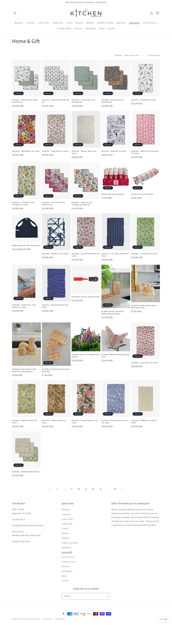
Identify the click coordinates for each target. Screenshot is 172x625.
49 (115, 489)
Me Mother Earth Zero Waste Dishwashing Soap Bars (112, 312)
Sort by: (118, 55)
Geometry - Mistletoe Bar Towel (143, 100)
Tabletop (65, 538)
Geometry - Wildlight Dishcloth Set (25, 472)
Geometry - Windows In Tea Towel (55, 254)
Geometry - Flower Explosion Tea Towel (85, 421)
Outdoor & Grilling (70, 543)
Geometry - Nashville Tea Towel (113, 151)
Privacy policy (48, 619)
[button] (15, 13)
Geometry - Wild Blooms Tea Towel (26, 151)
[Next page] (122, 489)
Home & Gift (67, 552)
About (64, 576)
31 (100, 489)
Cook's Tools (67, 519)
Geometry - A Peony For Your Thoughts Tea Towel (23, 203)
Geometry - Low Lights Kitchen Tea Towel (115, 255)
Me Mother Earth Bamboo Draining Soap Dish (55, 370)
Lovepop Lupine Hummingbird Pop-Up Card (86, 355)
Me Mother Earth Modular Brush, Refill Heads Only (144, 306)
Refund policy (60, 619)
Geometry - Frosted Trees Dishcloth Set (55, 101)
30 (93, 489)
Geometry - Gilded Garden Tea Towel (54, 421)
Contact (65, 580)
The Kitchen (22, 619)
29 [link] (86, 489)
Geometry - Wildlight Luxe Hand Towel (143, 421)
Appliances (66, 547)
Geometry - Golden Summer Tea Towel (24, 421)
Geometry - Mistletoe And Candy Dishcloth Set (24, 101)
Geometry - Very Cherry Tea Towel (144, 363)
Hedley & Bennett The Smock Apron (26, 245)
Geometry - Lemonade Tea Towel (144, 254)
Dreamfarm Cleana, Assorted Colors (86, 297)
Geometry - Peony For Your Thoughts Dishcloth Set (82, 203)
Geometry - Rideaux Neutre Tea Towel (84, 152)
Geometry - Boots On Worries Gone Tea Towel (145, 152)
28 (79, 489)
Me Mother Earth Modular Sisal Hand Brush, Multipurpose (24, 370)
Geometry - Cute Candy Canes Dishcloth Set (83, 101)
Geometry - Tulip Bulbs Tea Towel (55, 151)
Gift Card (65, 566)
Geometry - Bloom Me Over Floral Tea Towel (114, 421)
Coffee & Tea (67, 524)
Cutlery (65, 528)
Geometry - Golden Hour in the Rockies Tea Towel (24, 306)
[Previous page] (50, 489)
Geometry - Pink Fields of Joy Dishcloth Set (53, 203)
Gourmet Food (68, 557)
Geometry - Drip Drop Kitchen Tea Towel (55, 306)
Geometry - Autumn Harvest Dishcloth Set (112, 101)
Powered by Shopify (33, 619)
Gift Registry (67, 571)
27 (71, 489)
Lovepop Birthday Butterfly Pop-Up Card (115, 355)
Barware (65, 533)
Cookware (66, 514)
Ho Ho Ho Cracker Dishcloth (142, 194)
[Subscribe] (107, 596)
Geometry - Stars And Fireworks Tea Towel (86, 255)
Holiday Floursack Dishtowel (112, 194)
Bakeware (66, 509)
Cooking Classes (69, 561)
